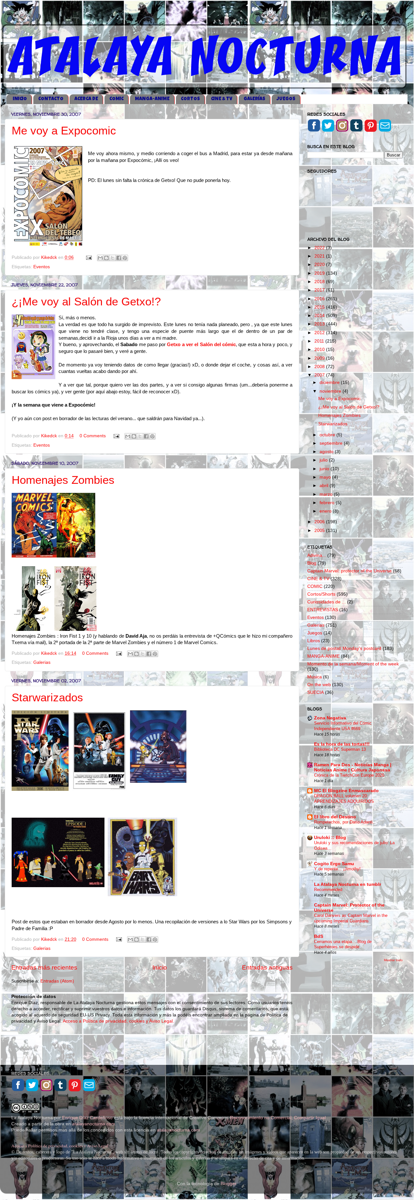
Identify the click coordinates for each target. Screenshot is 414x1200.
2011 (319, 341)
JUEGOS (286, 99)
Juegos (314, 633)
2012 (320, 332)
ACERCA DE (86, 99)
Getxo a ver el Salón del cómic (201, 344)
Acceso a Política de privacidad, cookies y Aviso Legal (59, 1146)
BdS (318, 936)
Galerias (41, 662)
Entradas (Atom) (57, 981)
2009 (320, 358)
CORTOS (190, 99)
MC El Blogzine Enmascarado (346, 790)
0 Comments (93, 435)
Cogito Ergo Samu (334, 863)
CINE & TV (221, 99)
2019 (320, 273)
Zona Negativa (330, 718)
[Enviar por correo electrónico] (100, 258)
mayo (326, 477)
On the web (319, 684)
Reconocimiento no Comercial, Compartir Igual (278, 1117)
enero (326, 511)
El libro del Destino (335, 816)
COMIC (116, 99)
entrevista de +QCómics (210, 636)
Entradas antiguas (267, 967)
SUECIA (315, 692)
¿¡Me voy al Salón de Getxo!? (86, 301)
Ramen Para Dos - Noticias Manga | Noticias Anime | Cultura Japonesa (352, 767)
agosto (327, 451)
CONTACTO (50, 99)
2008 (320, 366)
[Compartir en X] (112, 258)
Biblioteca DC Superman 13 (340, 749)
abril (325, 485)
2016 (320, 298)
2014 (320, 315)
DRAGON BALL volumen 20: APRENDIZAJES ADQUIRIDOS (344, 798)
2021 (320, 256)
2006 (320, 521)
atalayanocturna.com (93, 1123)
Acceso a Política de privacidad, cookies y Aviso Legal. (118, 1021)
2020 (320, 264)
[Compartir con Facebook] (118, 258)
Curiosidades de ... (326, 602)
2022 (320, 247)
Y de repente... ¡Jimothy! (337, 868)
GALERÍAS (254, 99)
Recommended (328, 889)
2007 (320, 375)
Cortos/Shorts (321, 594)
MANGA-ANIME (152, 99)
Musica (314, 676)
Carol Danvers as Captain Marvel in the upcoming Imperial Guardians (350, 918)
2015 (320, 307)
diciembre (330, 382)
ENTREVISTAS (322, 609)
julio (324, 460)
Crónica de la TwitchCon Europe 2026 (349, 775)
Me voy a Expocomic (64, 130)
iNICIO (20, 99)
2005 (320, 530)
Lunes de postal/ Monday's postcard (344, 648)
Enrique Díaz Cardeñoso (87, 1117)
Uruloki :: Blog (330, 837)
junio (325, 468)
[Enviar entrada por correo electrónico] (88, 257)
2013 (320, 324)
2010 (320, 349)
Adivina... (316, 555)
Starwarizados (47, 697)
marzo (327, 494)
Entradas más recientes (44, 967)
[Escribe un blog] (106, 258)
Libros (313, 640)
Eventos (41, 266)
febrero (328, 502)
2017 (320, 290)
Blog (311, 563)
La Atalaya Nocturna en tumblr (347, 884)
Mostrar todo (393, 960)
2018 (320, 281)
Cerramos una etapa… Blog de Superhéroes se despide (343, 944)
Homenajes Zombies (63, 479)
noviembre (331, 391)
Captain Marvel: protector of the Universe (349, 570)
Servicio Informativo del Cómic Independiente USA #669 (343, 726)
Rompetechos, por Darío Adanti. (344, 822)
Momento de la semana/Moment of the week (353, 664)
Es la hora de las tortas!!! (342, 744)
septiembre (332, 443)
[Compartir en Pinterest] (125, 258)
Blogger (228, 1183)
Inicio (159, 967)
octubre (328, 434)
